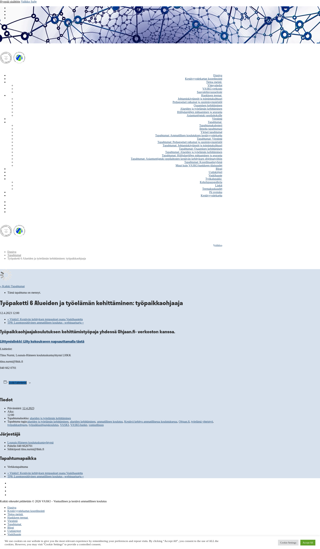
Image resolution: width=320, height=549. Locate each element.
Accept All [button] (308, 542)
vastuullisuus (96, 424)
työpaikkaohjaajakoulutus (44, 424)
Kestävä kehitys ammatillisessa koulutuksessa (150, 421)
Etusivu (11, 251)
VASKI (64, 424)
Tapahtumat (14, 255)
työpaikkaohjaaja (17, 424)
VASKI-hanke (78, 424)
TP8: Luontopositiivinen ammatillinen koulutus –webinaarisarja (45, 322)
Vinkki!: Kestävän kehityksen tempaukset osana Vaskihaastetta (45, 319)
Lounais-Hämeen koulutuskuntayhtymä (30, 442)
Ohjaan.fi (184, 421)
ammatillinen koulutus (110, 421)
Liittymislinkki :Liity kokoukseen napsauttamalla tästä (42, 341)
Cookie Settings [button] (288, 542)
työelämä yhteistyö (202, 421)
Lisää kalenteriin (17, 382)
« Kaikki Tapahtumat (12, 286)
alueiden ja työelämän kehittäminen (50, 418)
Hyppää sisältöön (10, 1)
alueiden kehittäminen (83, 421)
